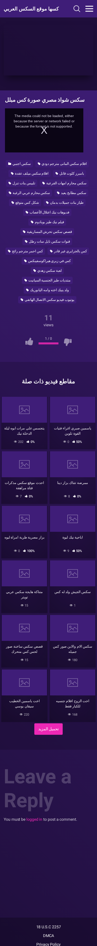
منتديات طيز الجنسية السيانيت (49, 280)
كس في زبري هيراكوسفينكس (49, 261)
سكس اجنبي (21, 164)
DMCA (48, 935)
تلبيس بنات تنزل (23, 183)
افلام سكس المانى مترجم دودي (64, 164)
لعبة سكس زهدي (49, 270)
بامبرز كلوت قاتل (71, 173)
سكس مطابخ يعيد (73, 193)
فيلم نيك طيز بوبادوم (49, 222)
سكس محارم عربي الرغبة (31, 193)
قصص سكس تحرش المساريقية (49, 232)
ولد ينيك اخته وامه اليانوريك (49, 290)
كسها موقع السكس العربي (30, 8)
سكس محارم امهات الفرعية (66, 183)
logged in (34, 819)
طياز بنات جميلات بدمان (66, 202)
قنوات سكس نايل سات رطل (49, 241)
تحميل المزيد (48, 729)
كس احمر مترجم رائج (27, 251)
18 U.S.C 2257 (48, 927)
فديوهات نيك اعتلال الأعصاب (49, 212)
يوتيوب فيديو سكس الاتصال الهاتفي (49, 300)
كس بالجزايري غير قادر (70, 251)
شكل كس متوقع (27, 202)
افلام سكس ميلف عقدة (31, 173)
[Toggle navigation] (89, 9)
